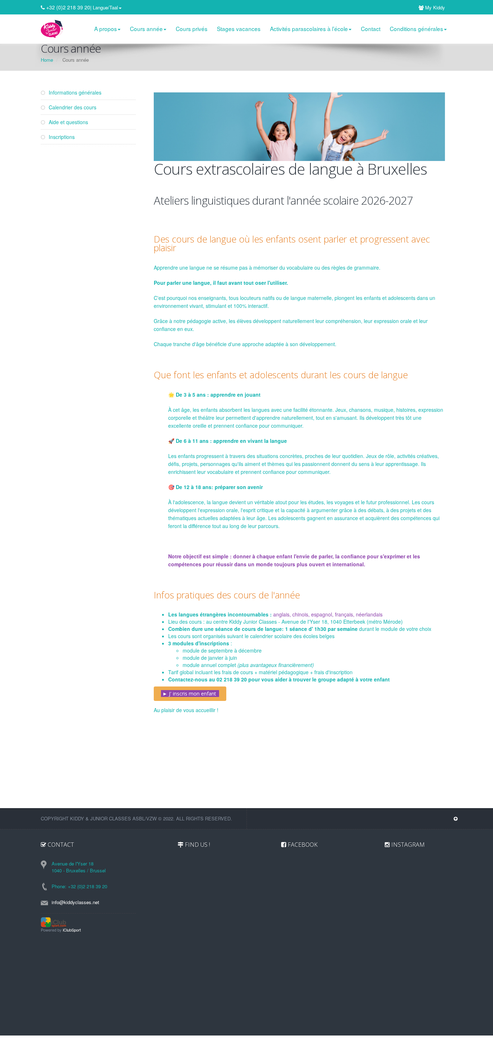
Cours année (146, 28)
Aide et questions (67, 122)
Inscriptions (61, 136)
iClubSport (72, 930)
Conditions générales (416, 28)
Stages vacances (239, 28)
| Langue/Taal (104, 7)
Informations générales (74, 92)
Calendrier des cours (71, 107)
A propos (105, 28)
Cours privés (192, 28)
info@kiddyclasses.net (75, 902)
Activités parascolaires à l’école (309, 28)
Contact (370, 28)
